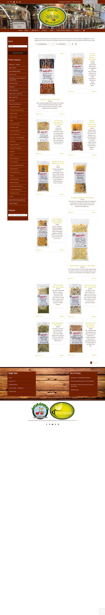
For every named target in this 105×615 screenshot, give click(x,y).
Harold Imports (14, 169)
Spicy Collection (13, 97)
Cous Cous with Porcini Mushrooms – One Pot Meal (58, 122)
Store (10, 378)
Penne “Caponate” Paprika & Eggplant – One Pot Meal (57, 221)
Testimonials (12, 391)
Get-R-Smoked (14, 162)
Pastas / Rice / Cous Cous (15, 94)
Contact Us (12, 381)
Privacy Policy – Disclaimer (16, 388)
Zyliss (11, 196)
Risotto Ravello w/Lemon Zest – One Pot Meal (82, 265)
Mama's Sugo (13, 117)
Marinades (12, 87)
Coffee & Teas (12, 75)
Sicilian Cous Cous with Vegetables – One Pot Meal (90, 325)
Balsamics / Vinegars (14, 64)
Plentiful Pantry (14, 183)
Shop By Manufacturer (15, 104)
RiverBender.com (74, 420)
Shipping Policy (13, 384)
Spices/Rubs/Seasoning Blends (17, 200)
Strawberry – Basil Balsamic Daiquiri (80, 378)
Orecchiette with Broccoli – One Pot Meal (82, 198)
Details (62, 114)
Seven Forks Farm (15, 134)
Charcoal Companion (15, 148)
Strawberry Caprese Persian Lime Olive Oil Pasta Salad (82, 385)
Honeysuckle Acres (15, 172)
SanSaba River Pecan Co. (16, 186)
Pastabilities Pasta (15, 107)
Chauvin (12, 152)
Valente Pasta (13, 114)
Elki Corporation (14, 158)
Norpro (12, 176)
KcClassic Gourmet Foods (17, 110)
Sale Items (12, 101)
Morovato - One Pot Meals (17, 138)
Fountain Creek (14, 127)
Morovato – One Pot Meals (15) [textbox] (17, 215)
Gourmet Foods (13, 83)
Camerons (13, 141)
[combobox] (17, 215)
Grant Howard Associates (17, 165)
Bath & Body (12, 68)
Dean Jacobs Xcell (14, 124)
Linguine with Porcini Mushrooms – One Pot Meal (58, 163)
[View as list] (75, 44)
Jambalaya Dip (74, 390)
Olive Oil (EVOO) (13, 90)
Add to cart (39, 114)
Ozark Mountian (14, 179)
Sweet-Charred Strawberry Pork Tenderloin (82, 381)
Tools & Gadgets (13, 203)
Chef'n (12, 155)
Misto (11, 120)
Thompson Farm (14, 193)
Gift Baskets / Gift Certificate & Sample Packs (17, 79)
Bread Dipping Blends (14, 71)
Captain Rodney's (14, 145)
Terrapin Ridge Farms (15, 190)
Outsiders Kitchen (15, 131)
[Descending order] (53, 44)
